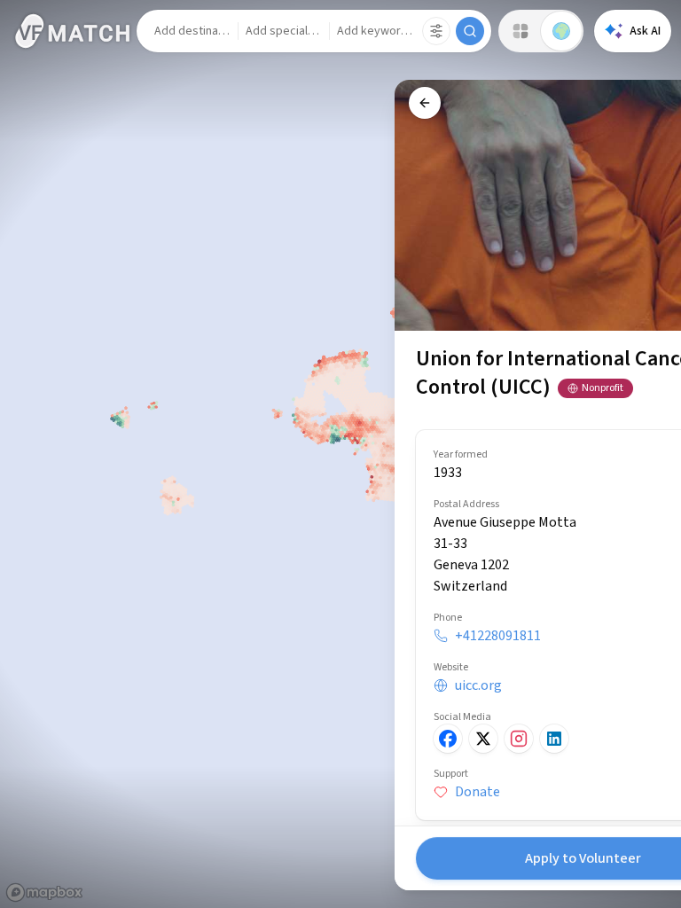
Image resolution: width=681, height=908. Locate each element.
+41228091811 (498, 636)
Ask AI (645, 31)
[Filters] (436, 31)
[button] (192, 31)
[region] (340, 454)
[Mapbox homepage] (44, 892)
